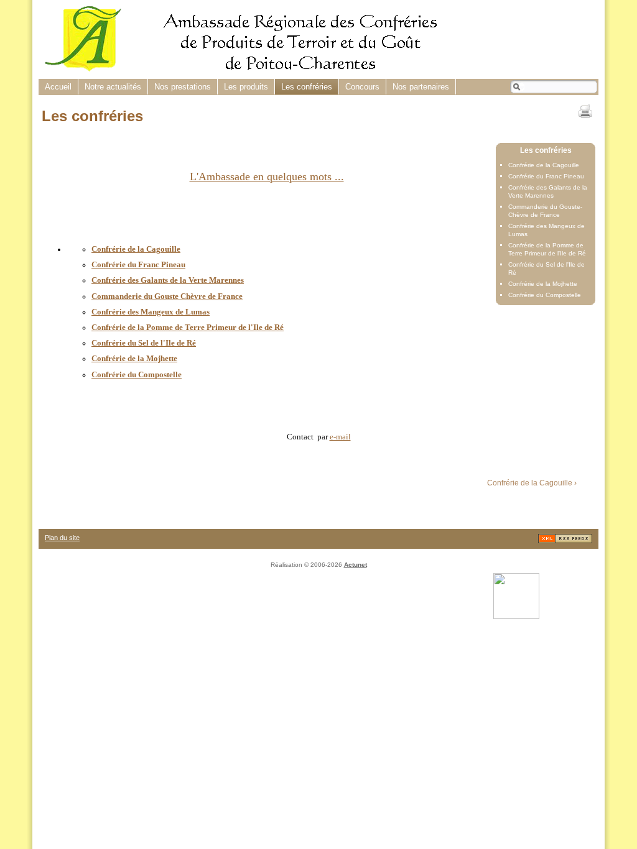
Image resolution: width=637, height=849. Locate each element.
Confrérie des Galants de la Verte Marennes (167, 280)
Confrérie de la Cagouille (543, 165)
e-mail (340, 436)
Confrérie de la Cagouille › (532, 483)
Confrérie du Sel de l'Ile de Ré (143, 342)
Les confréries (546, 150)
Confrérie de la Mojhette (542, 283)
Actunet (355, 564)
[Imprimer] (585, 111)
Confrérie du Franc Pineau (546, 176)
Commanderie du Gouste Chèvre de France (167, 296)
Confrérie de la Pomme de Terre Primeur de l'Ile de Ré (187, 327)
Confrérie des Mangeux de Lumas (150, 311)
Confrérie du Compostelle (544, 294)
